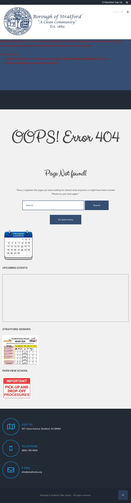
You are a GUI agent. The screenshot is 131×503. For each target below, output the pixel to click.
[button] (123, 495)
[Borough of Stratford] (43, 21)
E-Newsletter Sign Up (112, 2)
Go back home (65, 219)
